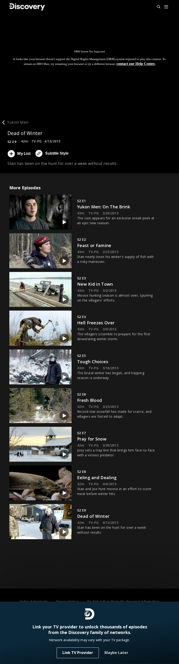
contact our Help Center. (136, 64)
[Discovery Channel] (27, 7)
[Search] (156, 7)
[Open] (166, 7)
